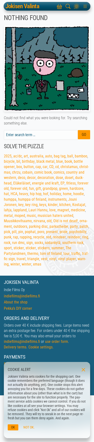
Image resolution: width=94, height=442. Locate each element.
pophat (30, 231)
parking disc (38, 226)
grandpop (50, 188)
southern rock (72, 242)
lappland (20, 210)
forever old (18, 188)
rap (15, 237)
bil (18, 161)
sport (8, 248)
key (21, 204)
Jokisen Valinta (22, 6)
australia (36, 156)
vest (44, 259)
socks (38, 242)
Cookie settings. (41, 347)
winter (15, 264)
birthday (28, 161)
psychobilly (78, 231)
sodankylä (52, 242)
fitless (71, 183)
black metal (45, 161)
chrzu (16, 172)
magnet (63, 210)
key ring (31, 204)
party (74, 226)
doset (69, 177)
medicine (78, 210)
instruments (57, 199)
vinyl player (67, 259)
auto (48, 156)
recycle (38, 237)
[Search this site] (68, 6)
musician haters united (55, 215)
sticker (18, 248)
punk (7, 237)
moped (19, 215)
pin (20, 231)
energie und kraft (45, 183)
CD (51, 166)
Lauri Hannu (37, 210)
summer (57, 248)
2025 (8, 156)
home (67, 194)
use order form (56, 341)
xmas (37, 264)
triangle (33, 259)
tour (66, 253)
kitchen (65, 204)
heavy (23, 194)
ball (70, 156)
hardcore (76, 188)
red (48, 237)
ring (85, 237)
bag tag (60, 156)
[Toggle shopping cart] (59, 6)
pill (14, 231)
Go (84, 134)
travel (21, 259)
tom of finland (51, 253)
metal (8, 215)
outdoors (20, 226)
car (45, 166)
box (19, 166)
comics (59, 172)
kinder (53, 204)
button (29, 166)
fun (31, 188)
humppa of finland (32, 199)
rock (7, 242)
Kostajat (78, 204)
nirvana (39, 221)
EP (62, 183)
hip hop (35, 194)
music (31, 215)
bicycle (9, 161)
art (26, 156)
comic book (43, 172)
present (52, 231)
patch (84, 226)
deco (21, 177)
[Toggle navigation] (85, 6)
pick (7, 231)
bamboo (81, 156)
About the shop (15, 302)
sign (29, 242)
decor (31, 177)
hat (6, 194)
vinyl (52, 259)
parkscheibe (58, 226)
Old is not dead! (65, 221)
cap (38, 166)
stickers (44, 248)
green (63, 188)
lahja (8, 210)
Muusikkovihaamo (18, 221)
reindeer (59, 237)
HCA (14, 194)
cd (57, 166)
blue (59, 161)
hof (45, 194)
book (68, 161)
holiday (55, 194)
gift (38, 188)
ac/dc (17, 156)
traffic (75, 253)
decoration (45, 177)
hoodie (78, 194)
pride (63, 231)
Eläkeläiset (21, 183)
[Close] (83, 369)
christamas (69, 166)
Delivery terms (15, 347)
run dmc (18, 242)
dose (59, 177)
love (52, 210)
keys (42, 204)
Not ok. (29, 427)
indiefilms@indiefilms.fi (22, 296)
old (49, 221)
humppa (10, 199)
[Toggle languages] (76, 6)
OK (13, 427)
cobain (27, 172)
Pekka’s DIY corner (18, 308)
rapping (26, 237)
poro (40, 231)
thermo (32, 253)
